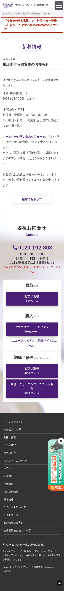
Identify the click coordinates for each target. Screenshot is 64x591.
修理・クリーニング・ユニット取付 (32, 388)
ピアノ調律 (32, 370)
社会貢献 (9, 476)
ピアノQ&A (10, 445)
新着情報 (15, 13)
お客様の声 (10, 452)
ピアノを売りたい (13, 421)
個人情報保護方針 (13, 522)
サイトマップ (11, 515)
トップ (6, 13)
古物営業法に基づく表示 (17, 530)
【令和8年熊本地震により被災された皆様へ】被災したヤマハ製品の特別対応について (31, 25)
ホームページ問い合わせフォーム (24, 136)
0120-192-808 (35, 248)
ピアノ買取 (32, 298)
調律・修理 (10, 437)
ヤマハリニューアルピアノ (32, 329)
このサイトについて (15, 507)
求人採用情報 (11, 491)
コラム (7, 468)
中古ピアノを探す (13, 429)
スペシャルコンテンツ (16, 460)
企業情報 (9, 483)
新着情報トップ (32, 199)
